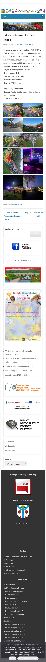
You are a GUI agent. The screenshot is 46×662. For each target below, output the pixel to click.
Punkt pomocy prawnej (14, 614)
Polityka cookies (11, 595)
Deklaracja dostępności (14, 591)
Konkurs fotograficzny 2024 (16, 601)
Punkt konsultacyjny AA (14, 611)
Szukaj (35, 234)
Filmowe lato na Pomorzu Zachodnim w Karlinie (12, 216)
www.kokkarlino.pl (10, 573)
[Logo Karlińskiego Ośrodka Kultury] (23, 11)
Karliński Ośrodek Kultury (13, 588)
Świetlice (7, 621)
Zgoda (12, 658)
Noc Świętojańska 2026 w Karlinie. (19, 371)
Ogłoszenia (9, 442)
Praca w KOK (8, 618)
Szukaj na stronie (12, 229)
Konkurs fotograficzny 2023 (14, 641)
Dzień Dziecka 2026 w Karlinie (17, 375)
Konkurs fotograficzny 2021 (14, 637)
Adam (31, 44)
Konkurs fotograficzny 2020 (14, 634)
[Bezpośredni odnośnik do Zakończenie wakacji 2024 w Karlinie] (23, 26)
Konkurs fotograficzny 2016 (14, 624)
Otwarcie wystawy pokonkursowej (19, 366)
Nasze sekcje (10, 604)
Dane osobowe (11, 598)
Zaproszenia (10, 450)
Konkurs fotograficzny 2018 (14, 631)
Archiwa (8, 460)
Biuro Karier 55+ (9, 585)
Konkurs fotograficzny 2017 (14, 628)
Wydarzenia (19, 205)
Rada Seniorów (11, 608)
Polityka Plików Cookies (28, 658)
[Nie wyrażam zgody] (43, 652)
